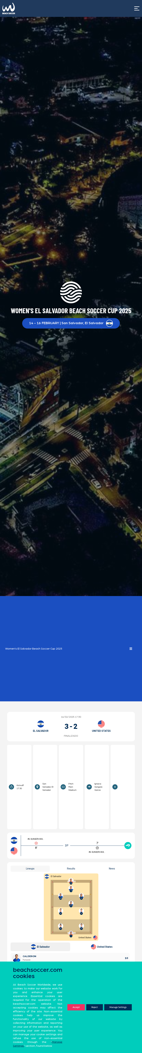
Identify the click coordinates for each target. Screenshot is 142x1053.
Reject (94, 1007)
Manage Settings (118, 1007)
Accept (76, 1007)
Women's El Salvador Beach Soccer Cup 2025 (33, 648)
